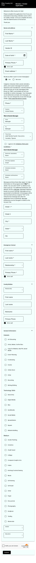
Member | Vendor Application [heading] (21, 4)
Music (9, 475)
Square (10, 425)
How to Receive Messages (11, 150)
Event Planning (12, 354)
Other (9, 375)
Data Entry (11, 394)
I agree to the (12, 144)
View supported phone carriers (17, 98)
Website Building (13, 430)
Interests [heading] (6, 335)
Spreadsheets (12, 420)
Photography (12, 506)
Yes (9, 79)
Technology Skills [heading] (9, 390)
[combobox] (13, 111)
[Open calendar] (24, 55)
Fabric (10, 465)
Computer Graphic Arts (14, 460)
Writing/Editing (12, 385)
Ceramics (10, 445)
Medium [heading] (6, 435)
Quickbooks (11, 410)
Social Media (11, 415)
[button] (18, 28)
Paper (9, 496)
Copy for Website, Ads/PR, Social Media (17, 349)
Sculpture (10, 511)
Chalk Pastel (11, 450)
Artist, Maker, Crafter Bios (15, 344)
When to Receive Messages (11, 116)
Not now (18, 79)
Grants (10, 365)
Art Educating (12, 339)
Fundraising (11, 359)
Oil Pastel (10, 485)
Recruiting (11, 380)
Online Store (11, 370)
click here (16, 189)
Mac (9, 405)
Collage (10, 455)
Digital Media (11, 400)
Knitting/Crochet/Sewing (15, 470)
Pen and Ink (11, 501)
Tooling (10, 516)
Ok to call (10, 66)
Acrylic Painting (12, 440)
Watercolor (11, 521)
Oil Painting (11, 480)
